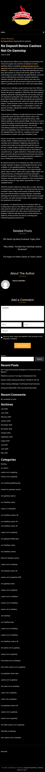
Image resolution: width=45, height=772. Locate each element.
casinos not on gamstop (9, 472)
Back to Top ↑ (22, 770)
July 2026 (4, 409)
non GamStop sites (7, 622)
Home (3, 39)
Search (3, 356)
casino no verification (8, 509)
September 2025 (7, 437)
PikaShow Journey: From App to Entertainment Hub (18, 376)
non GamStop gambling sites (11, 483)
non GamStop (5, 616)
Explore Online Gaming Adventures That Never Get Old (20, 380)
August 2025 (5, 441)
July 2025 (4, 445)
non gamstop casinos (8, 496)
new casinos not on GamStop (11, 737)
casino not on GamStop (9, 609)
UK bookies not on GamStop (11, 660)
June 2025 (4, 449)
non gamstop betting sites (10, 539)
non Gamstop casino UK (9, 571)
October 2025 (6, 433)
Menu (3, 32)
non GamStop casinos (8, 551)
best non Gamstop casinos (10, 558)
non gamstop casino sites (9, 673)
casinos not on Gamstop (9, 564)
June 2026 (4, 413)
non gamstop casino (8, 584)
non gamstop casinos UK (9, 705)
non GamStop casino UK (9, 521)
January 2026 (5, 421)
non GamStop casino (8, 502)
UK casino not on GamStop (10, 686)
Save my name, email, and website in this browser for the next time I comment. (22, 338)
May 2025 (4, 453)
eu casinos (4, 468)
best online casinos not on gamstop (13, 667)
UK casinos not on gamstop (10, 648)
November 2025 (6, 429)
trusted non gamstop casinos (11, 489)
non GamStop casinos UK (9, 515)
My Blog (10, 39)
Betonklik (4, 751)
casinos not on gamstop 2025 (11, 577)
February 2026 (6, 417)
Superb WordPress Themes (33, 768)
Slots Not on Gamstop (8, 731)
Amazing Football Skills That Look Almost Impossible (19, 388)
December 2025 (6, 425)
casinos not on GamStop (9, 596)
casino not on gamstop (9, 693)
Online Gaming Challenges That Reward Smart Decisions (20, 384)
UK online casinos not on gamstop (12, 725)
